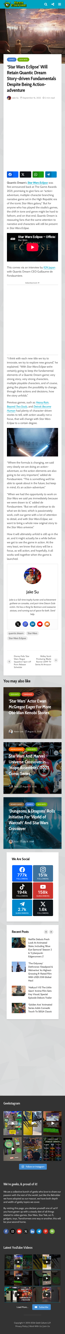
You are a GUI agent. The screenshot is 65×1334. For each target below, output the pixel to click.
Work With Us (35, 1326)
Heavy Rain (42, 402)
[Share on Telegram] (51, 174)
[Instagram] (25, 624)
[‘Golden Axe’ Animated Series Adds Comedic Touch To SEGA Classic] (19, 1007)
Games (12, 59)
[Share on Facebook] (12, 174)
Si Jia (16, 841)
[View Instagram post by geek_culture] (19, 1133)
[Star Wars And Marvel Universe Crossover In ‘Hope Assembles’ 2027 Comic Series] (32, 768)
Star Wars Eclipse (38, 182)
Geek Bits (23, 59)
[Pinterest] (45, 1231)
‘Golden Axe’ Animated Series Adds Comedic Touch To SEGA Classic (40, 1008)
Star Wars (32, 633)
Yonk (16, 786)
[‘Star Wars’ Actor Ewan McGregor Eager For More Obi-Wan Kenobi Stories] (32, 713)
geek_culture (12, 1114)
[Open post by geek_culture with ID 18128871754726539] (32, 1123)
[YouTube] (19, 1231)
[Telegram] (39, 1231)
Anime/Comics (17, 749)
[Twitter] (18, 624)
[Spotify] (52, 1231)
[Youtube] (40, 624)
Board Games (16, 804)
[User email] (47, 624)
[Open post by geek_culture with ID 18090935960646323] (52, 1123)
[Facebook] (6, 1231)
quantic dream (16, 633)
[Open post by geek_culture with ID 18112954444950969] (12, 1123)
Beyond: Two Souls (17, 406)
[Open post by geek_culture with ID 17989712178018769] (32, 1149)
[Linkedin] (32, 624)
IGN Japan (49, 267)
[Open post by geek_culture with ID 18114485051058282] (12, 1149)
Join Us (46, 1326)
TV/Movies (27, 694)
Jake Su (15, 97)
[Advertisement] (32, 135)
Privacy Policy (21, 1326)
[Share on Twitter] (25, 174)
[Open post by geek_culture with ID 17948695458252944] (52, 1149)
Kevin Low (18, 731)
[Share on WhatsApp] (38, 174)
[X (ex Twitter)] (25, 1231)
